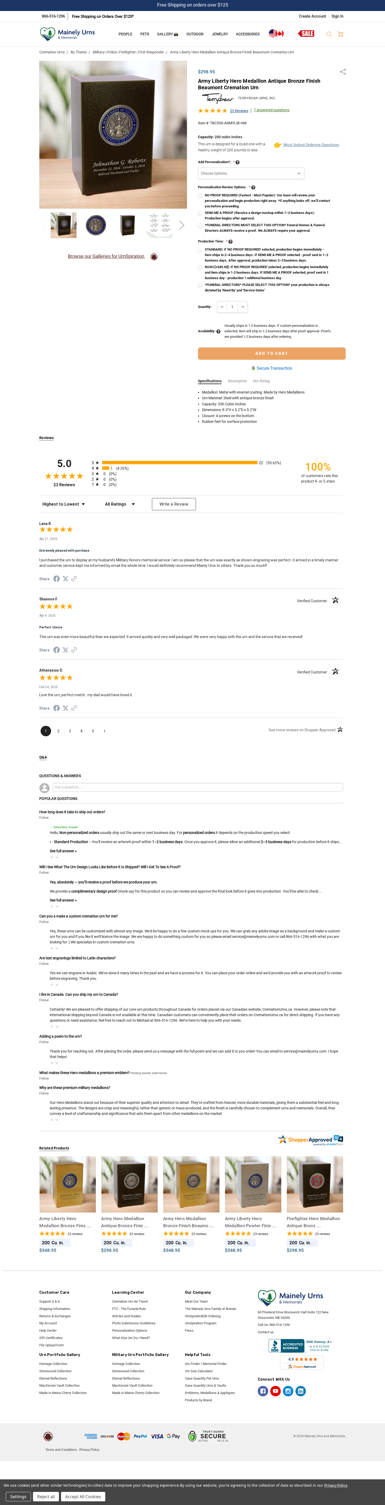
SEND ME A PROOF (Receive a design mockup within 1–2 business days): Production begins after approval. (260, 215)
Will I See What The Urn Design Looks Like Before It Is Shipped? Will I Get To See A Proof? (110, 867)
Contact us (266, 1332)
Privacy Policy (89, 1450)
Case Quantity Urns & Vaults (205, 1385)
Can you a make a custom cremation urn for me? (78, 916)
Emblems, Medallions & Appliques (210, 1393)
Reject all (46, 1497)
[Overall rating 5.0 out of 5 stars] (212, 112)
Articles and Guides (126, 1316)
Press (189, 1330)
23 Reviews (239, 111)
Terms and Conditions (61, 1450)
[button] (52, 857)
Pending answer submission (148, 1073)
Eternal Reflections (53, 1378)
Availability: (207, 331)
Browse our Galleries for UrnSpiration (106, 256)
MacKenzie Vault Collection (59, 1385)
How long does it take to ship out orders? (72, 812)
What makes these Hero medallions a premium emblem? (84, 1073)
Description (237, 381)
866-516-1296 (53, 16)
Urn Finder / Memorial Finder (206, 1364)
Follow (44, 818)
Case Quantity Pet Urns (202, 1378)
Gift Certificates (51, 1338)
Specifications (210, 381)
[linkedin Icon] (300, 1391)
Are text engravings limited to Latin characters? (77, 958)
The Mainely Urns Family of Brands (210, 1309)
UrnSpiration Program (200, 1323)
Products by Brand (198, 1400)
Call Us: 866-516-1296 (274, 1325)
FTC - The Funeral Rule (129, 1309)
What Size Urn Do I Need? (131, 1338)
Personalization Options (129, 1330)
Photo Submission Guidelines (134, 1323)
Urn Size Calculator (199, 1371)
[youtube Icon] (275, 1391)
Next (182, 225)
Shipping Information (54, 1309)
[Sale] (304, 33)
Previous (44, 225)
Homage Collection (53, 1364)
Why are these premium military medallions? (74, 1088)
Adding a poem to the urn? (60, 1036)
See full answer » (63, 851)
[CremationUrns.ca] (276, 33)
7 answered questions (271, 110)
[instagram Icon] (288, 1391)
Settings (18, 1497)
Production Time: (213, 241)
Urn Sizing (261, 381)
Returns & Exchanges (55, 1316)
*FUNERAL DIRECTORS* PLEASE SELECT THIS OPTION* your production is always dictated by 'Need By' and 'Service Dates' (267, 287)
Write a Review (174, 504)
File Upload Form (51, 1345)
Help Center (48, 1330)
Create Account (312, 16)
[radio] (191, 462)
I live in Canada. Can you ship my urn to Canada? (78, 994)
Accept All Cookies (83, 1497)
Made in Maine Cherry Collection (63, 1393)
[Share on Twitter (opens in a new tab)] (65, 579)
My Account (48, 1323)
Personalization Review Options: (224, 187)
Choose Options (67, 1203)
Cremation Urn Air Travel (130, 1301)
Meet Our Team (196, 1301)
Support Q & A (49, 1301)
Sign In (337, 16)
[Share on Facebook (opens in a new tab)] (56, 580)
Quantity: (205, 307)
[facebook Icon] (263, 1391)
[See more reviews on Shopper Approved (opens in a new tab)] (74, 579)
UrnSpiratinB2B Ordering (203, 1316)
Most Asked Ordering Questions (307, 144)
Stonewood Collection (55, 1371)
